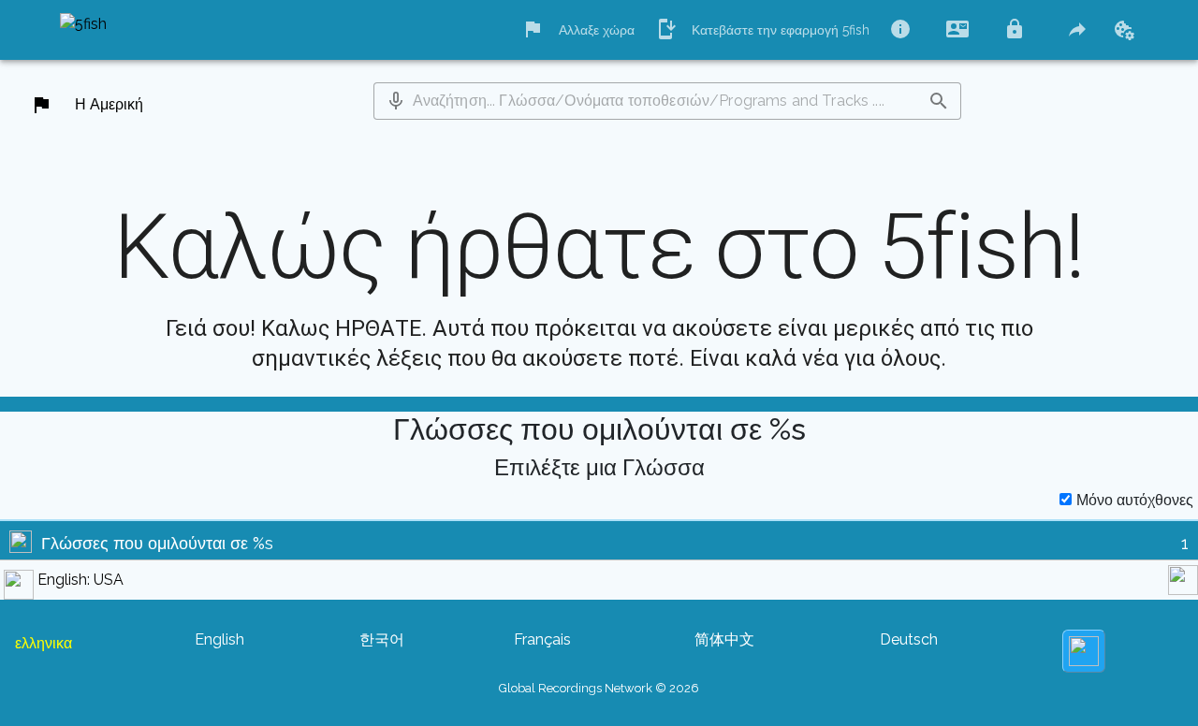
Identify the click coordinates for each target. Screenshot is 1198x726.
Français (542, 639)
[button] (396, 101)
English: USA (80, 579)
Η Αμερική (109, 104)
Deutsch (909, 639)
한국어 (381, 639)
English (219, 639)
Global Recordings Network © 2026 (599, 688)
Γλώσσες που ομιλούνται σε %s (157, 543)
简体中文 (724, 639)
